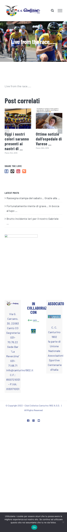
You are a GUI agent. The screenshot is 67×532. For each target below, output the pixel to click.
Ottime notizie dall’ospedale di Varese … (49, 139)
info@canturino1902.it (12, 370)
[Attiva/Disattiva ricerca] (52, 10)
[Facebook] (6, 171)
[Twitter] (12, 171)
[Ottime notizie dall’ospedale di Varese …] (49, 119)
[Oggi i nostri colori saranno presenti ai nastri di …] (18, 119)
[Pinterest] (18, 171)
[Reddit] (24, 171)
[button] (7, 131)
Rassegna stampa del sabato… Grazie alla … (33, 198)
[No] (63, 522)
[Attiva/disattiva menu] (60, 10)
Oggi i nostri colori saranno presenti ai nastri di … (17, 141)
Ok (34, 527)
